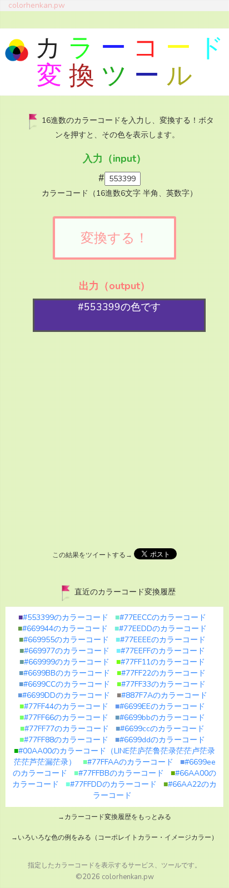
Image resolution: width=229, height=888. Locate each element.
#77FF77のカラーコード (64, 728)
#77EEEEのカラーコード (161, 639)
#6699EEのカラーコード (160, 706)
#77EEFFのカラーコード (160, 651)
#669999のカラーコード (64, 662)
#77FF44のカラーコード (63, 706)
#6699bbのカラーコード (160, 717)
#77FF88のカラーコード (63, 740)
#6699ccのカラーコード (160, 728)
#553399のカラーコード (63, 617)
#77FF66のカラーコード (63, 717)
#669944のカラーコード (63, 628)
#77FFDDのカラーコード (111, 784)
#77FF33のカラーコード (161, 684)
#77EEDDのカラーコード (160, 628)
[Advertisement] (114, 438)
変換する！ (114, 238)
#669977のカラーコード (64, 651)
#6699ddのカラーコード (160, 740)
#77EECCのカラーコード (160, 617)
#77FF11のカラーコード (160, 662)
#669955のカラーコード (64, 639)
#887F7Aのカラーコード (162, 695)
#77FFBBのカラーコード (119, 773)
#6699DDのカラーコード (64, 695)
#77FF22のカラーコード (161, 673)
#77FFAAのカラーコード (128, 762)
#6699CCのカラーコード (64, 684)
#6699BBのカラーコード (64, 673)
